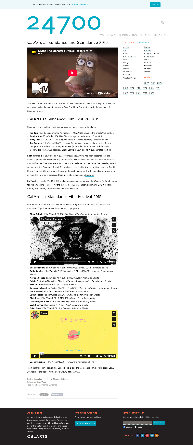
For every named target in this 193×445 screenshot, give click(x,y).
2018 (132, 88)
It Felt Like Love (39, 163)
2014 (158, 88)
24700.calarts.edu (79, 4)
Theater (147, 72)
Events (126, 65)
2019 (125, 88)
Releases (148, 65)
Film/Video (41, 382)
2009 (151, 93)
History (147, 47)
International (149, 56)
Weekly (129, 427)
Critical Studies (129, 56)
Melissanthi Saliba (61, 379)
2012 (132, 93)
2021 (153, 83)
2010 (145, 93)
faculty (35, 385)
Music (146, 59)
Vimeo (152, 435)
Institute (147, 50)
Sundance (42, 103)
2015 (151, 88)
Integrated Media (151, 53)
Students (147, 69)
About (34, 412)
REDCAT (147, 62)
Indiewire (89, 175)
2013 (125, 93)
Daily (139, 427)
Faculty (126, 69)
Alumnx (126, 47)
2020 (159, 83)
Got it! (155, 4)
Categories (136, 42)
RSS (157, 435)
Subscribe (159, 423)
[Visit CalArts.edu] (37, 437)
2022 (146, 83)
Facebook (137, 435)
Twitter (142, 435)
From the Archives (86, 412)
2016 (145, 88)
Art (124, 50)
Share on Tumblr (57, 394)
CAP (125, 53)
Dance (126, 59)
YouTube (147, 435)
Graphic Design (129, 78)
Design (126, 62)
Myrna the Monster (70, 371)
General (126, 75)
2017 (138, 88)
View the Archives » (86, 423)
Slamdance (56, 103)
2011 (138, 93)
